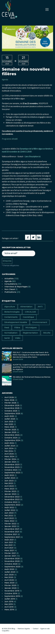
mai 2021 (8, 545)
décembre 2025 (11, 405)
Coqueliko (5, 631)
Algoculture (9, 306)
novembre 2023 (12, 467)
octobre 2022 (10, 502)
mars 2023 (9, 489)
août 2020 (9, 569)
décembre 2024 (12, 435)
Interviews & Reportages (16, 286)
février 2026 (10, 403)
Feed (6, 327)
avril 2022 (9, 518)
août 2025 (9, 416)
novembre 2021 (11, 532)
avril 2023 (9, 486)
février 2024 (10, 459)
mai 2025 (8, 424)
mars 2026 (9, 400)
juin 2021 (8, 542)
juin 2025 (8, 421)
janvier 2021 (10, 556)
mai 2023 (8, 483)
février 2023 (10, 491)
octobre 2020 (11, 564)
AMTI (40, 306)
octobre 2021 (10, 534)
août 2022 (9, 507)
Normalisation (10, 333)
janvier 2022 (10, 526)
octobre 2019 (10, 593)
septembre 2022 (12, 505)
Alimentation (26, 306)
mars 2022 (9, 521)
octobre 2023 (10, 470)
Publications (10, 292)
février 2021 (10, 553)
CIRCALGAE (30, 312)
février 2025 (10, 429)
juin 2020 (9, 575)
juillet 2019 (9, 599)
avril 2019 (8, 607)
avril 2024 (9, 454)
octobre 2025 (10, 411)
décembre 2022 (12, 497)
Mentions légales (24, 629)
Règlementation (30, 333)
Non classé (9, 289)
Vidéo (17, 338)
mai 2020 (8, 577)
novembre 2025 (11, 408)
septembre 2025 (12, 413)
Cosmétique (28, 317)
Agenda (5, 79)
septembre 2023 (12, 472)
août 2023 (9, 475)
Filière (17, 327)
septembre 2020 (12, 566)
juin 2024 (9, 448)
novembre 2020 (12, 561)
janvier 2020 (10, 588)
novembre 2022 (12, 499)
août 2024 (9, 443)
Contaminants (11, 317)
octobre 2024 (10, 438)
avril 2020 (9, 580)
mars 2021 (9, 550)
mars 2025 (9, 427)
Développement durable (15, 322)
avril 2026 (9, 397)
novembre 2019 (11, 591)
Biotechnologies (12, 312)
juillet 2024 (9, 446)
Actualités (9, 278)
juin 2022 (9, 513)
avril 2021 (8, 548)
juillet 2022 (9, 510)
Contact (35, 629)
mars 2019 (9, 609)
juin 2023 (9, 480)
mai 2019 (8, 604)
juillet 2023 (9, 478)
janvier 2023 (10, 494)
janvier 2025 (10, 432)
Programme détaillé (10, 139)
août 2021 (9, 540)
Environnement (39, 322)
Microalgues (31, 327)
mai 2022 (8, 515)
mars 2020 (9, 583)
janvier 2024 (10, 462)
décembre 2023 (12, 464)
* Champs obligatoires (10, 265)
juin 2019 (8, 601)
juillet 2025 (9, 419)
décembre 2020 (12, 558)
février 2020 (10, 585)
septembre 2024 (12, 440)
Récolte (46, 333)
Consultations (10, 284)
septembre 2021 (12, 537)
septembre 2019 (12, 596)
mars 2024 (9, 456)
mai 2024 (8, 451)
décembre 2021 (11, 529)
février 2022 (10, 523)
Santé (7, 338)
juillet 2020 (9, 572)
